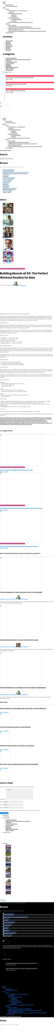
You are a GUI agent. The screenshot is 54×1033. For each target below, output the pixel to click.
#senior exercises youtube (10, 423)
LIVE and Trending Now (11, 62)
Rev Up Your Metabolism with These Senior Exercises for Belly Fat (19, 546)
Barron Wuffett (24, 646)
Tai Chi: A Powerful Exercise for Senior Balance (15, 727)
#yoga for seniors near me (25, 424)
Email (1, 804)
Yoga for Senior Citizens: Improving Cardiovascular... (20, 77)
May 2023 (8, 47)
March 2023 (8, 50)
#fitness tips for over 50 (41, 417)
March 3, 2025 (4, 510)
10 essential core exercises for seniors (16, 84)
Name (2, 802)
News (4, 7)
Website (2, 807)
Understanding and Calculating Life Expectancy (20, 26)
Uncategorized (9, 70)
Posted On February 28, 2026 (8, 599)
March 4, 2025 (4, 472)
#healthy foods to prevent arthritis (33, 419)
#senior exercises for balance (10, 420)
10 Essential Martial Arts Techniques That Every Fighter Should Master (23, 687)
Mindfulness (14, 16)
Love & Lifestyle (9, 32)
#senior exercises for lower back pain (13, 421)
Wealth (7, 24)
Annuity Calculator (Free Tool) (15, 29)
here (24, 903)
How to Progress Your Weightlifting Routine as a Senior (16, 470)
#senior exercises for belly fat (25, 420)
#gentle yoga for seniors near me (16, 419)
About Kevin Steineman (11, 6)
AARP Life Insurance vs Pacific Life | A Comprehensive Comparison (24, 28)
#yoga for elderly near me (12, 424)
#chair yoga (3, 417)
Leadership (14, 21)
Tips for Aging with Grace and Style (15, 90)
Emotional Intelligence (16, 19)
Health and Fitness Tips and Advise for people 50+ (20, 22)
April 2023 (8, 48)
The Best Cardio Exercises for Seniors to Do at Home (17, 746)
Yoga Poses (11, 12)
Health (7, 9)
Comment (2, 799)
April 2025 (8, 43)
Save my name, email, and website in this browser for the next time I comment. (21, 810)
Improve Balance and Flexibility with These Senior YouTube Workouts (23, 708)
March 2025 (8, 44)
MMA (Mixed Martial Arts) (12, 67)
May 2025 (8, 42)
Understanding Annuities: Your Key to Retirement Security (19, 640)
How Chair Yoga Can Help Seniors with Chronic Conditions (19, 764)
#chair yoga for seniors (11, 417)
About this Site (9, 4)
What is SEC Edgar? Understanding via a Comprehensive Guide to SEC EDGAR (27, 31)
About (4, 3)
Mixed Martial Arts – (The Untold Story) (17, 10)
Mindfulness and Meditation (15, 13)
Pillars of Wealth (12, 25)
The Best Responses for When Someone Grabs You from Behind (21, 592)
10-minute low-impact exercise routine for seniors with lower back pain (21, 508)
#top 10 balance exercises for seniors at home (28, 423)
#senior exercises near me (29, 421)
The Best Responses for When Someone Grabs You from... (21, 963)
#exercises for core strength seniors (26, 417)
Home (4, 2)
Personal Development (14, 18)
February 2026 (9, 40)
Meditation (14, 15)
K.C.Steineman (21, 285)
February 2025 (9, 46)
